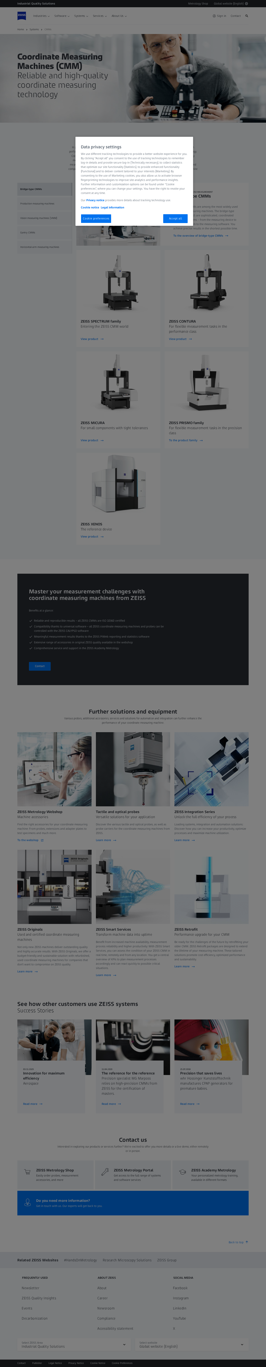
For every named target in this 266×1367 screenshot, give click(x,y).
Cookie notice (90, 207)
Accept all (175, 218)
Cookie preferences (96, 218)
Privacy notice (95, 200)
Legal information (112, 207)
